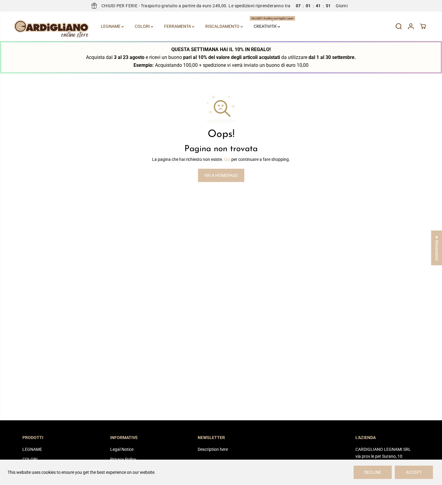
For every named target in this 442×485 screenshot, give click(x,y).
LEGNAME (111, 26)
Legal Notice (122, 449)
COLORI (143, 26)
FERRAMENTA (178, 26)
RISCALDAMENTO (222, 26)
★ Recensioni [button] (436, 247)
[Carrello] (422, 26)
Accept (414, 472)
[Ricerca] (398, 26)
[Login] (410, 26)
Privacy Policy (123, 459)
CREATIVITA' (268, 23)
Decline (372, 472)
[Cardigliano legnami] (51, 26)
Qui (227, 159)
